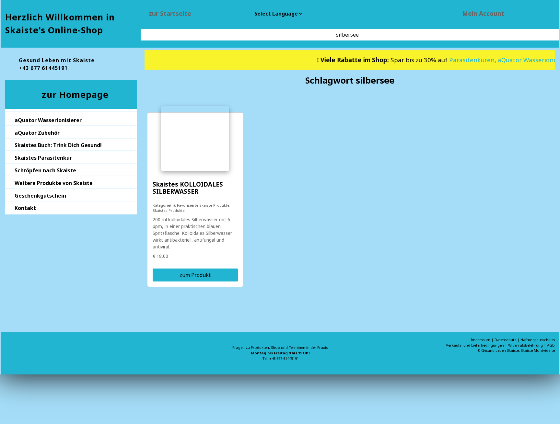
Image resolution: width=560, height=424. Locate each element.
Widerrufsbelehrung (526, 345)
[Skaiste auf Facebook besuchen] (21, 347)
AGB (551, 345)
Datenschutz (506, 339)
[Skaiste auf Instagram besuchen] (31, 347)
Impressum (481, 339)
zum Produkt (195, 275)
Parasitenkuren (465, 60)
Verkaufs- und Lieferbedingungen (475, 345)
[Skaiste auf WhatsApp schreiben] (10, 347)
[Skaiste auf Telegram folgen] (41, 347)
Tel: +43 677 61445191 (280, 358)
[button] (71, 119)
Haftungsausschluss (537, 339)
